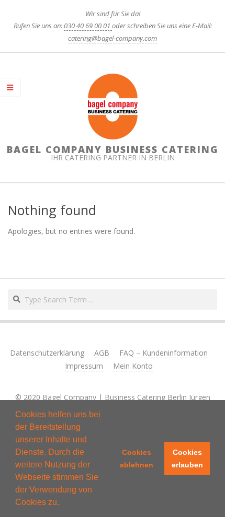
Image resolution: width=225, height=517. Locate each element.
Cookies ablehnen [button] (136, 458)
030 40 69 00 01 (88, 25)
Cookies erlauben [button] (187, 458)
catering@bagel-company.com (112, 38)
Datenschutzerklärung (47, 353)
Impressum (84, 366)
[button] (62, 503)
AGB (101, 353)
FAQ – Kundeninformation (163, 353)
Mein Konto (133, 366)
